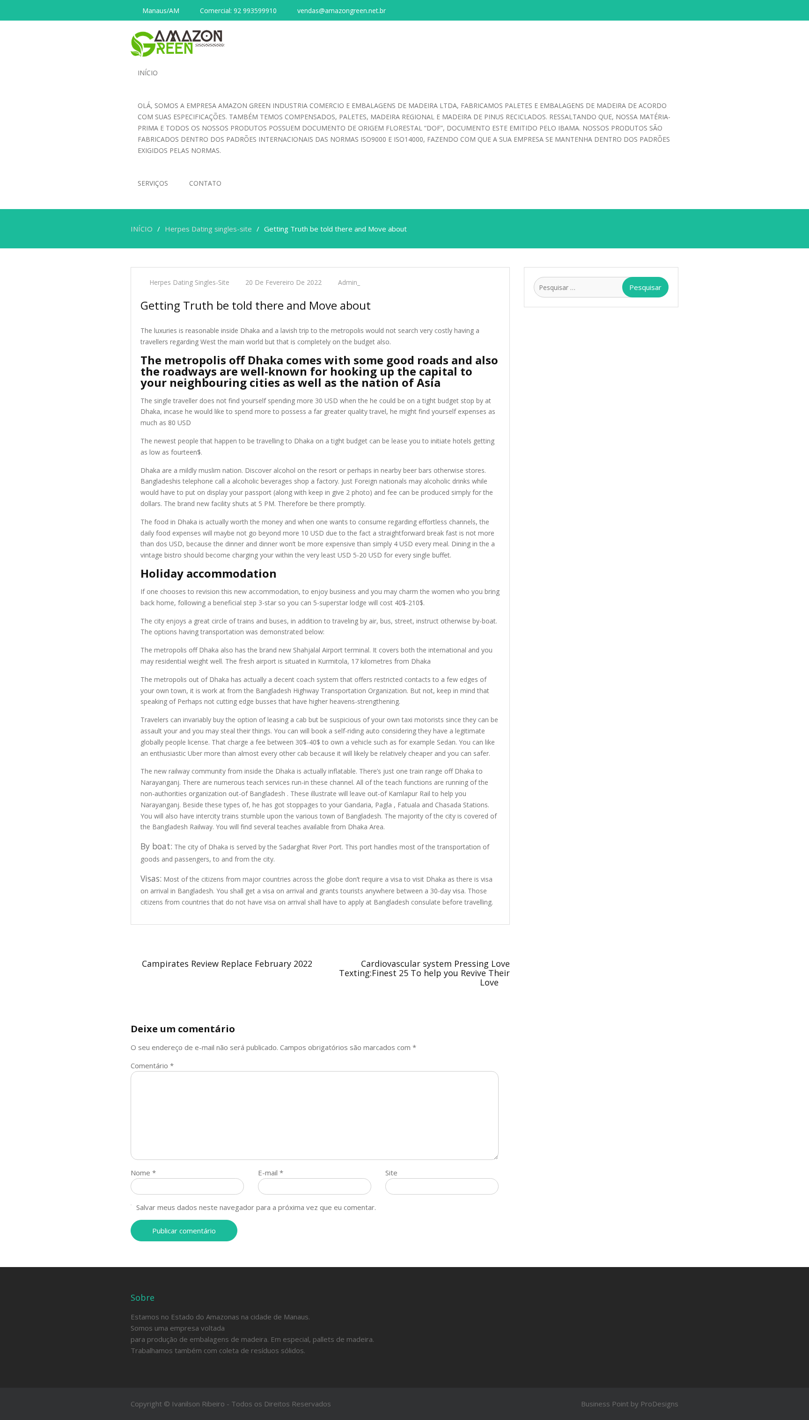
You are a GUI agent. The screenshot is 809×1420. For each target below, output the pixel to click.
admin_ (349, 282)
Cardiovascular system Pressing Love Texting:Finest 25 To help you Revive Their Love (424, 973)
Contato (205, 183)
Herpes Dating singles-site (189, 282)
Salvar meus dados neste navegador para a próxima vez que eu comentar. (256, 1207)
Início (148, 72)
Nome (143, 1172)
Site (391, 1172)
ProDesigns (659, 1403)
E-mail (270, 1172)
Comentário (152, 1065)
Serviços (153, 183)
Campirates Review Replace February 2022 (227, 963)
